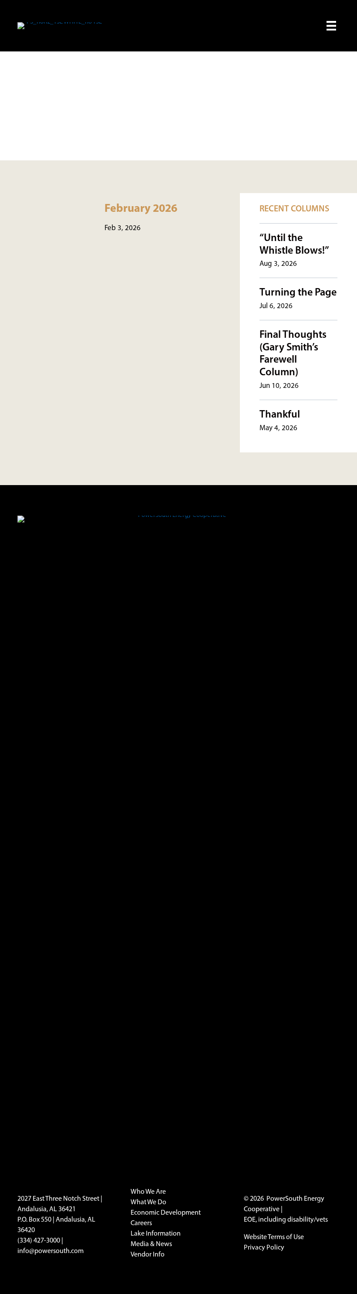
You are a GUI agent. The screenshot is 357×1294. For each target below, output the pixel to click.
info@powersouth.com (50, 1251)
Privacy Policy (264, 1247)
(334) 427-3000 (38, 1240)
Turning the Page (298, 293)
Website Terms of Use (274, 1237)
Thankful (279, 415)
